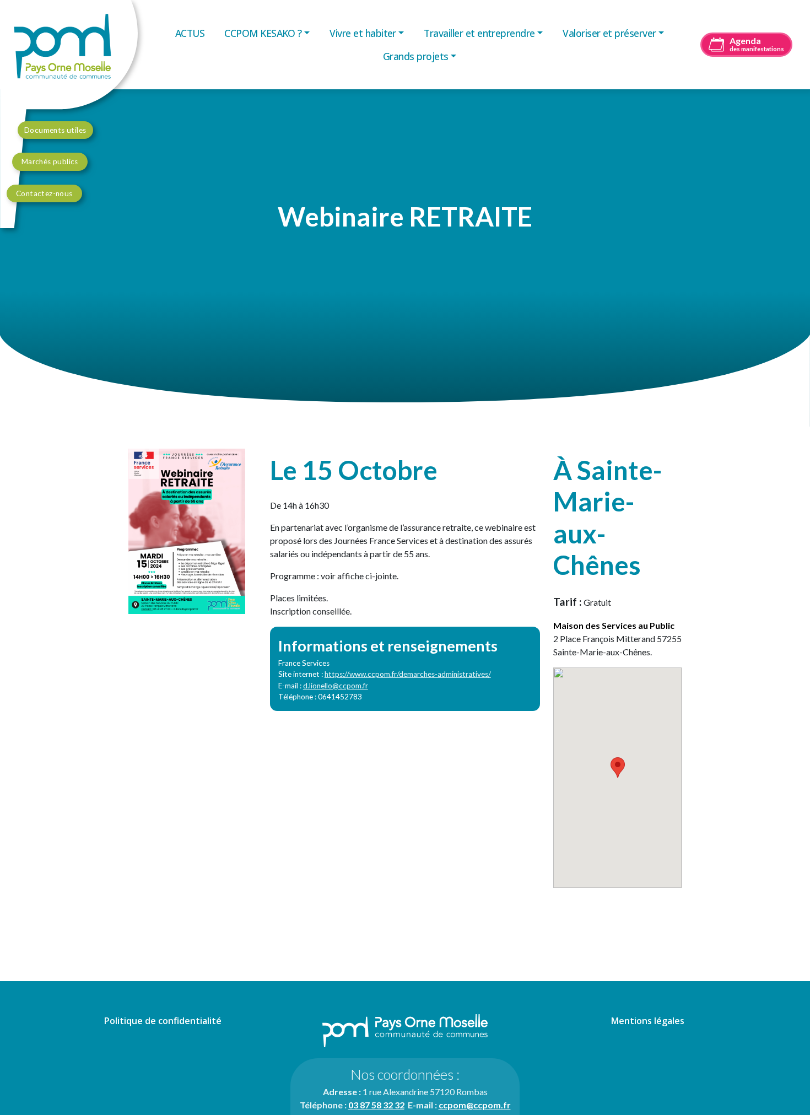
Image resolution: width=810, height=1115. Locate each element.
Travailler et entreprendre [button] (479, 33)
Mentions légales (647, 1021)
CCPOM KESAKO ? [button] (263, 33)
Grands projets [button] (416, 56)
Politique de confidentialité (163, 1021)
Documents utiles (55, 130)
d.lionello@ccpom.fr (335, 685)
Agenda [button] (757, 43)
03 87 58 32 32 (376, 1105)
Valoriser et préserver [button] (609, 33)
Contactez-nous (44, 193)
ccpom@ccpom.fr (475, 1105)
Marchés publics (49, 161)
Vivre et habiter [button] (363, 33)
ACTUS (189, 33)
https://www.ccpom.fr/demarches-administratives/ (408, 674)
